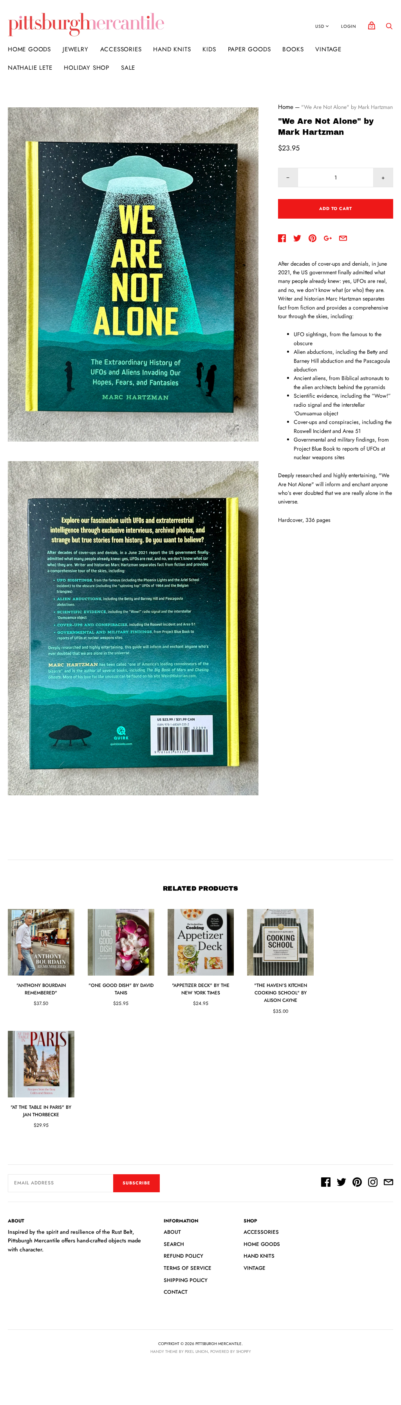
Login (348, 26)
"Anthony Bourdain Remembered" (41, 989)
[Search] (389, 28)
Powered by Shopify (230, 1351)
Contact (176, 1292)
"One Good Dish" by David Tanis (121, 989)
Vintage (328, 49)
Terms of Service (187, 1268)
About (172, 1232)
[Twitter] (341, 1183)
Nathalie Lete (30, 67)
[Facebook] (326, 1183)
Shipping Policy (186, 1280)
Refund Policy (183, 1256)
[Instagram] (373, 1183)
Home (285, 107)
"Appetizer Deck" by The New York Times (200, 989)
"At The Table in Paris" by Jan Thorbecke (41, 1111)
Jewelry (76, 49)
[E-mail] (388, 1183)
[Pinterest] (357, 1183)
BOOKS (292, 49)
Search (174, 1244)
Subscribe (136, 1183)
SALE (128, 67)
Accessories (121, 49)
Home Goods (29, 49)
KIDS (209, 49)
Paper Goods (249, 49)
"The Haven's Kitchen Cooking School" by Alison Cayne (280, 993)
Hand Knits (172, 49)
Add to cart (335, 208)
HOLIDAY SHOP (86, 67)
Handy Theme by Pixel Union (179, 1351)
